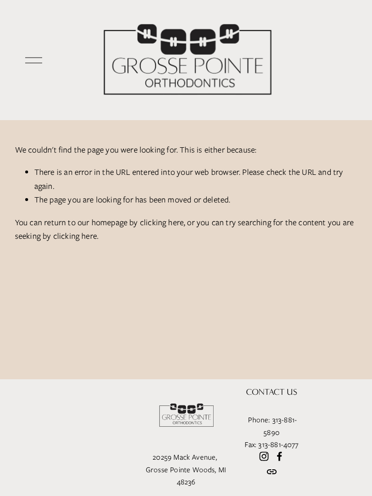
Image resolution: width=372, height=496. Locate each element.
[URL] (272, 472)
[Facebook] (279, 456)
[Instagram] (264, 456)
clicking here (162, 222)
